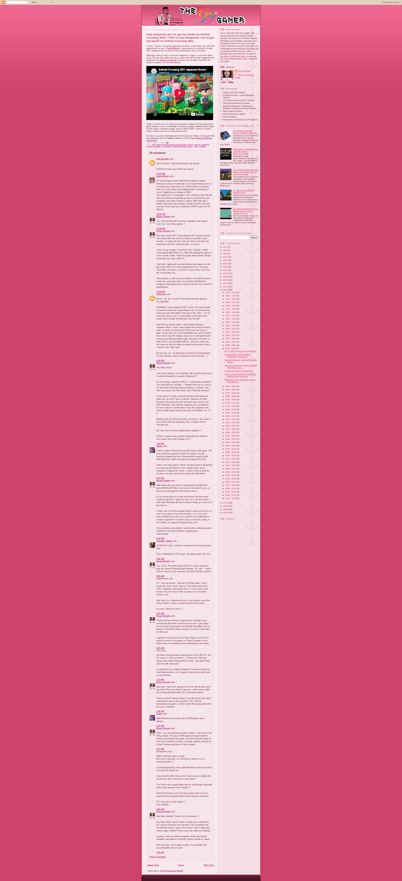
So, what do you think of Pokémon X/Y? (243, 191)
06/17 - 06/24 (231, 419)
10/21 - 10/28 (231, 325)
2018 (225, 270)
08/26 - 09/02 (231, 386)
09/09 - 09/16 (231, 345)
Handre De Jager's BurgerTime (239, 371)
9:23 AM (160, 648)
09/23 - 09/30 (231, 339)
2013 (225, 287)
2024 (225, 250)
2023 (225, 254)
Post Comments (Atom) (171, 871)
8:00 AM (160, 576)
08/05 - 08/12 (231, 396)
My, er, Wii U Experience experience (241, 351)
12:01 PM (160, 214)
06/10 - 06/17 (231, 422)
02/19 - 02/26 (231, 475)
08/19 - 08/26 (231, 390)
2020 (225, 264)
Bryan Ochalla (163, 216)
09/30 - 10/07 (231, 335)
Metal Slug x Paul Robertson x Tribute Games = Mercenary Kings (245, 151)
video (196, 146)
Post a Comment (157, 857)
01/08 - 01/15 (231, 495)
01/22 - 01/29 (231, 488)
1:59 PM (160, 680)
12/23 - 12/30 (231, 296)
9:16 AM (160, 852)
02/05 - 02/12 (231, 482)
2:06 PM (160, 711)
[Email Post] (166, 142)
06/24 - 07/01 (231, 416)
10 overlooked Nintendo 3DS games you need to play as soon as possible (245, 172)
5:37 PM (160, 726)
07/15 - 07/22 (231, 406)
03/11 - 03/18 (231, 465)
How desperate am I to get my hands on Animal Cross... (241, 366)
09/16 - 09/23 (231, 342)
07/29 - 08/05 (231, 400)
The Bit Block (172, 48)
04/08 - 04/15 (231, 452)
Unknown (161, 294)
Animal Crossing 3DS (178, 144)
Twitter (243, 56)
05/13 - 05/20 (231, 436)
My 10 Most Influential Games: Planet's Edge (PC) (245, 132)
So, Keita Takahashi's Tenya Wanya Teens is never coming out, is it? (245, 211)
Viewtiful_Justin (164, 541)
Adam (159, 446)
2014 (225, 283)
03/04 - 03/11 (231, 469)
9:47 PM (160, 538)
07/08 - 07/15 (231, 409)
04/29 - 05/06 (231, 442)
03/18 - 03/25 (231, 462)
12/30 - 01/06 (231, 292)
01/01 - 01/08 (231, 498)
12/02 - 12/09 (231, 306)
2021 (225, 260)
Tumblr (233, 56)
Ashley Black (162, 176)
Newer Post (153, 865)
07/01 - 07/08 (231, 413)
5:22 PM (160, 360)
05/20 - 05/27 (231, 432)
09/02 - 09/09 (231, 348)
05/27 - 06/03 (231, 429)
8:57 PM (160, 478)
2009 (225, 509)
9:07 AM (160, 613)
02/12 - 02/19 (231, 479)
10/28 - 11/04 (231, 322)
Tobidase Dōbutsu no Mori (183, 146)
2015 (225, 280)
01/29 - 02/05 (231, 485)
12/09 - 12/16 (231, 302)
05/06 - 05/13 (231, 439)
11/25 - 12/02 (231, 309)
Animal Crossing (168, 60)
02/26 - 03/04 (231, 472)
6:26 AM (160, 559)
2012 (225, 290)
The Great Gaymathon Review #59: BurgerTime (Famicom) (240, 375)
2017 (225, 273)
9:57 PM (160, 749)
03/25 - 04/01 (231, 459)
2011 (225, 503)
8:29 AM (160, 809)
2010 (225, 506)
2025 (225, 247)
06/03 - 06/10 (231, 426)
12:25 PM (160, 292)
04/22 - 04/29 (231, 446)
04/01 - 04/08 (231, 455)
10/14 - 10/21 (231, 329)
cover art (196, 144)
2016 (225, 277)
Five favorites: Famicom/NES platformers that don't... (238, 355)
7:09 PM (160, 444)
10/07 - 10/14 (231, 332)
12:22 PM (160, 228)
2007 (225, 513)
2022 (225, 257)
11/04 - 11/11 (231, 319)
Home (181, 865)
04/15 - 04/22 (231, 449)
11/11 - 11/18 (231, 316)
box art (190, 144)
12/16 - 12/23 (231, 299)
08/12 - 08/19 (231, 393)
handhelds (205, 144)
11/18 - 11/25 (231, 312)
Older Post (209, 865)
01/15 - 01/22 (231, 492)
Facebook (224, 56)
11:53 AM (160, 174)
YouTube (202, 146)
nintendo (149, 146)
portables (157, 146)
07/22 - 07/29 (231, 403)
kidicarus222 (162, 159)
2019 (225, 267)
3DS (153, 144)
